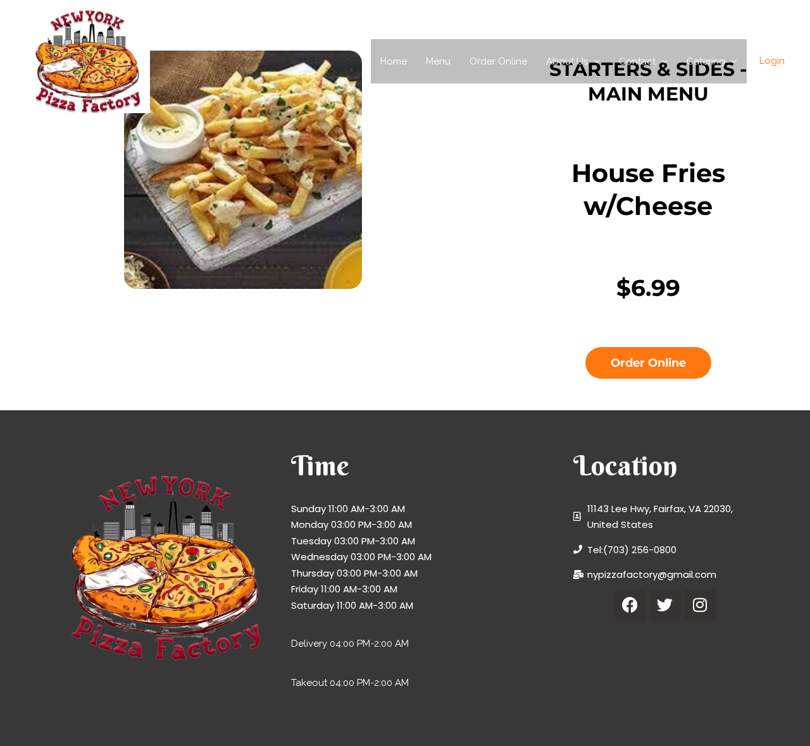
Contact (637, 61)
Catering (706, 61)
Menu (438, 61)
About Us (567, 61)
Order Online (498, 61)
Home (393, 61)
